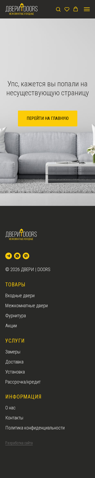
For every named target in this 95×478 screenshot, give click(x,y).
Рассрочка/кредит (23, 382)
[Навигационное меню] (87, 9)
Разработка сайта (19, 443)
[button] (58, 9)
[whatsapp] (17, 256)
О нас (10, 407)
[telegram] (8, 256)
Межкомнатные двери (26, 305)
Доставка (14, 362)
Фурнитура (15, 315)
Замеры (12, 351)
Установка (15, 372)
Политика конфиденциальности (35, 427)
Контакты (14, 417)
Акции (11, 325)
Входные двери (20, 295)
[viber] (26, 256)
